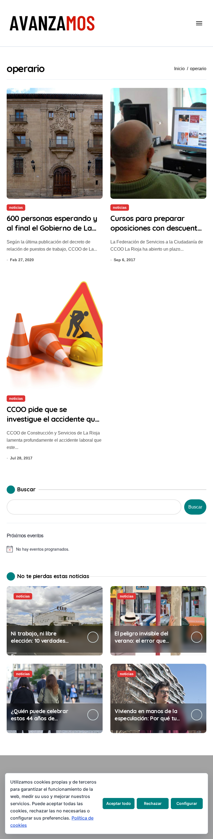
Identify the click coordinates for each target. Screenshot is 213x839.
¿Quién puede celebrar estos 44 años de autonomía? (39, 718)
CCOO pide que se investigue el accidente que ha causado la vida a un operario (53, 424)
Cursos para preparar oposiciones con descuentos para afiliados (157, 227)
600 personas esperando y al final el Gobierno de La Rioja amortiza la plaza (52, 227)
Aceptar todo (118, 803)
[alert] (106, 549)
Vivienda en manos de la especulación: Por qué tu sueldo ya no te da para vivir (146, 722)
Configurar (186, 803)
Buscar (26, 489)
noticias (16, 207)
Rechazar (153, 803)
